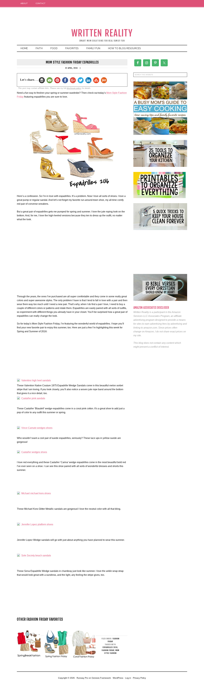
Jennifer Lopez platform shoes (37, 524)
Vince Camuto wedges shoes (36, 428)
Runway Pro (82, 678)
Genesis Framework (101, 678)
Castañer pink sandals (33, 398)
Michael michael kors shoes (36, 493)
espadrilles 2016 (110, 647)
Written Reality (102, 33)
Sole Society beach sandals (36, 555)
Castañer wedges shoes (34, 452)
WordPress (118, 678)
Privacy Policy (139, 678)
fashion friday (108, 650)
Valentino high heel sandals (36, 380)
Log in (128, 678)
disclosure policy (74, 88)
